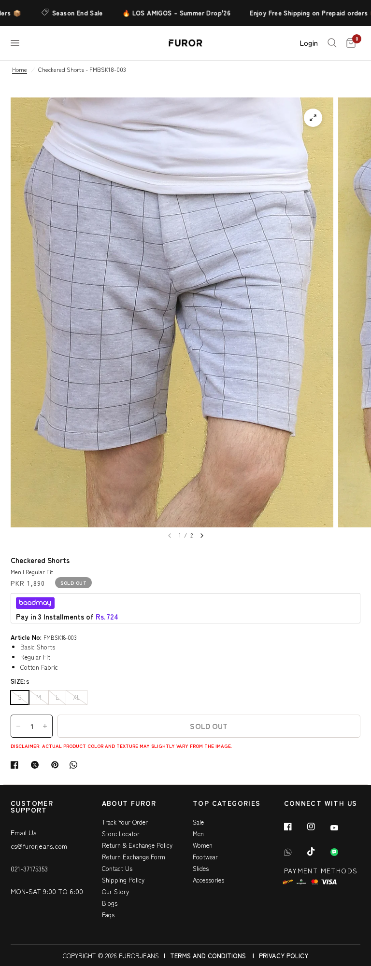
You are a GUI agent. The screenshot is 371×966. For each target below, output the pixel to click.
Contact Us (117, 868)
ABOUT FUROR (129, 804)
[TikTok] (317, 851)
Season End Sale (61, 12)
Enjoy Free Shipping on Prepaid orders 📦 (297, 12)
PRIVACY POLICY (283, 955)
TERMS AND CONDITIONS (208, 955)
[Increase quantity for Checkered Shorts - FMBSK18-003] (45, 726)
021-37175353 (29, 868)
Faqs (108, 914)
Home (19, 69)
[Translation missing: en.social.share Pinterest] (57, 765)
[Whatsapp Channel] (341, 852)
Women (203, 845)
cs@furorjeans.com (39, 846)
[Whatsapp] (294, 852)
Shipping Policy (123, 879)
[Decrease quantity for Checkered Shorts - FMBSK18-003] (18, 726)
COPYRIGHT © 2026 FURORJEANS (111, 955)
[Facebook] (294, 826)
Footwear (205, 856)
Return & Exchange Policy (137, 845)
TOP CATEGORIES (227, 804)
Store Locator (121, 833)
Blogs (109, 903)
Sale (198, 822)
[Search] (332, 43)
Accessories (208, 879)
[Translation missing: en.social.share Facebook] (16, 765)
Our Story (115, 891)
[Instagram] (317, 826)
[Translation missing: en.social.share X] (37, 765)
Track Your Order (125, 822)
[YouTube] (341, 828)
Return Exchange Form (133, 856)
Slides (201, 868)
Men (198, 833)
